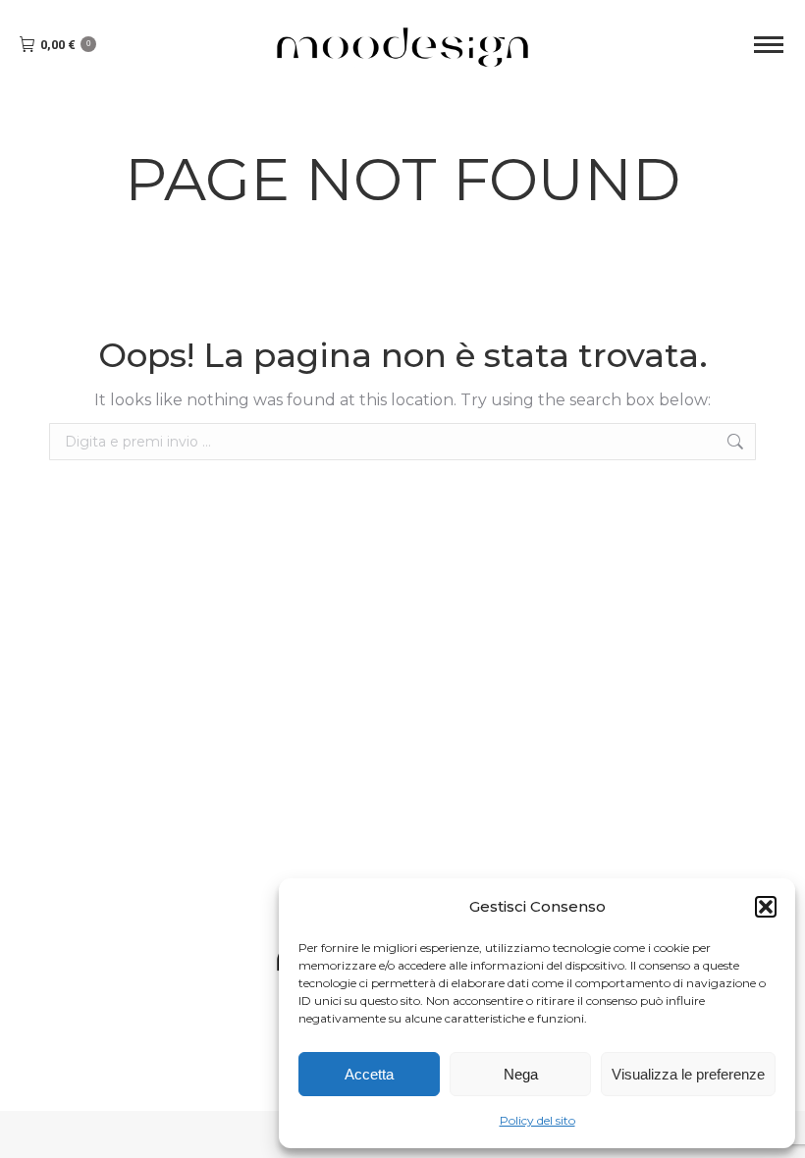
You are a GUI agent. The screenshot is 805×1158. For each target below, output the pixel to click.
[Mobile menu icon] (768, 44)
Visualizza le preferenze (688, 1074)
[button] (766, 907)
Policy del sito (537, 1120)
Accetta (369, 1074)
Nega (521, 1074)
